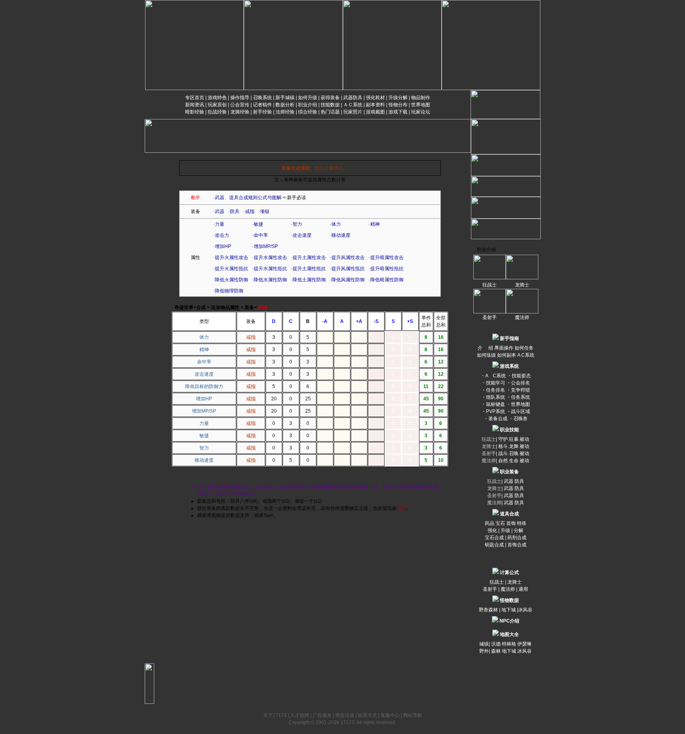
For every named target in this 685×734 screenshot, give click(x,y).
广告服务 (322, 715)
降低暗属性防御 (387, 279)
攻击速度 (302, 235)
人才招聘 (299, 715)
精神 (375, 224)
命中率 (261, 235)
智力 (297, 224)
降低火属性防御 (231, 279)
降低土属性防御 (309, 279)
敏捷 (258, 224)
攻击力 (222, 235)
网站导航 (412, 715)
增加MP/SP (266, 246)
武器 (219, 211)
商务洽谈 (344, 715)
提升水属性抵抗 (270, 268)
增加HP (223, 246)
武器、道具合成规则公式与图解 (248, 197)
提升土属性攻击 (309, 257)
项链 (265, 211)
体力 (336, 224)
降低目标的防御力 (204, 386)
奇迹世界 (183, 307)
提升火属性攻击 (231, 257)
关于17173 (275, 715)
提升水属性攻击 (270, 257)
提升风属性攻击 (348, 257)
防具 (234, 211)
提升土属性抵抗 (309, 268)
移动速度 (340, 235)
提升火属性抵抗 (231, 268)
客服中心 (390, 715)
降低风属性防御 (348, 279)
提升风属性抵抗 (348, 268)
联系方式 (367, 715)
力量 (219, 224)
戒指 (249, 211)
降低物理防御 (229, 291)
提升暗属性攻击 (387, 257)
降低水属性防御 (270, 279)
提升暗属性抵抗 (387, 268)
